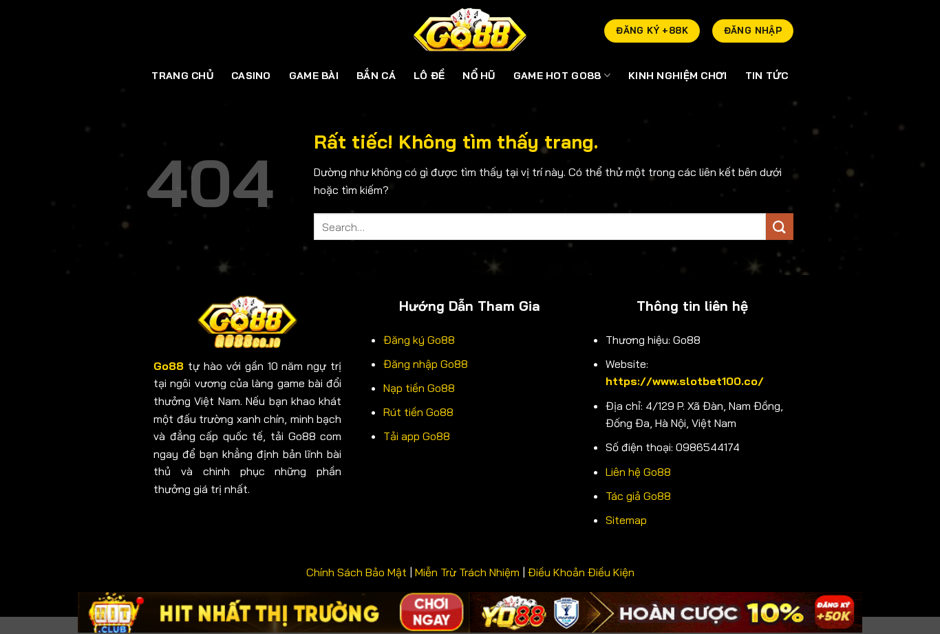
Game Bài (314, 75)
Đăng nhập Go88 (425, 364)
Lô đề (429, 75)
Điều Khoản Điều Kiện (581, 572)
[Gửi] (779, 226)
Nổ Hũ (478, 75)
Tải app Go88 (416, 436)
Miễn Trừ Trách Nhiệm (467, 572)
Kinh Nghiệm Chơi (677, 75)
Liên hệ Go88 (638, 472)
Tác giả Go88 (638, 496)
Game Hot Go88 (557, 75)
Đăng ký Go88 (419, 340)
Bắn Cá (376, 75)
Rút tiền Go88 (418, 412)
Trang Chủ (182, 75)
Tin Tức (767, 75)
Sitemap (626, 520)
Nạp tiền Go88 (419, 388)
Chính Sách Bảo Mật (356, 572)
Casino (251, 75)
